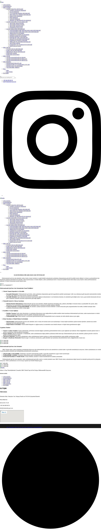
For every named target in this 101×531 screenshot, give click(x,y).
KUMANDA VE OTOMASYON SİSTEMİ (20, 44)
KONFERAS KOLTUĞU (16, 27)
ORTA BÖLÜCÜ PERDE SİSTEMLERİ (20, 14)
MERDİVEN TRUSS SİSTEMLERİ (15, 51)
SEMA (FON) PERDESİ (15, 16)
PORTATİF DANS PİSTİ (12, 54)
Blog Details (9, 71)
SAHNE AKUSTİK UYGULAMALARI (16, 22)
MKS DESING (7, 61)
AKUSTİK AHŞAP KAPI (16, 26)
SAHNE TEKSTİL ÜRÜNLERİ (14, 9)
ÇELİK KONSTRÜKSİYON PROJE (16, 57)
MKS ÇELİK (6, 56)
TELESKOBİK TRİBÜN (12, 67)
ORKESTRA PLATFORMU (16, 33)
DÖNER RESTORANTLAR (13, 63)
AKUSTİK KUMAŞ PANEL (17, 24)
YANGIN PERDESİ (14, 19)
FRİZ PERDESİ (13, 17)
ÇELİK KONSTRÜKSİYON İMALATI (16, 59)
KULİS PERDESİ (14, 12)
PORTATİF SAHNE (11, 53)
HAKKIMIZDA (7, 6)
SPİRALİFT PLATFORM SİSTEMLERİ (19, 42)
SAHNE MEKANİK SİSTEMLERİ (15, 29)
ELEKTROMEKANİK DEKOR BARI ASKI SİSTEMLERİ (25, 30)
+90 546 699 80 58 (8, 80)
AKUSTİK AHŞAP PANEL (16, 23)
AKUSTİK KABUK (14, 43)
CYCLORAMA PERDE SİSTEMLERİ (19, 13)
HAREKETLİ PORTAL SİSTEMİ (18, 40)
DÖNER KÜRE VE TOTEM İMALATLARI (18, 64)
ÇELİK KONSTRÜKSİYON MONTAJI (16, 60)
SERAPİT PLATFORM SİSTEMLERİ (19, 39)
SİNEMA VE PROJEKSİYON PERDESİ (20, 20)
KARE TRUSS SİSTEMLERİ (14, 50)
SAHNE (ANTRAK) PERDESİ (17, 10)
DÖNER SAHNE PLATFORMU (18, 36)
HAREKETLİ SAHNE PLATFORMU (19, 34)
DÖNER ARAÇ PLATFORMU (14, 66)
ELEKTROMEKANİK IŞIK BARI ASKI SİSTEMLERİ (24, 32)
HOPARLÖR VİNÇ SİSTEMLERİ (18, 37)
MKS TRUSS (6, 47)
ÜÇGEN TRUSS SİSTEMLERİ (14, 49)
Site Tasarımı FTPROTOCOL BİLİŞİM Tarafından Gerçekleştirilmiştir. (24, 427)
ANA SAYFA (6, 4)
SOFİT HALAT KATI (15, 46)
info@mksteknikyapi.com (9, 81)
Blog (4, 69)
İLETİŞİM (6, 73)
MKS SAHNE (7, 7)
